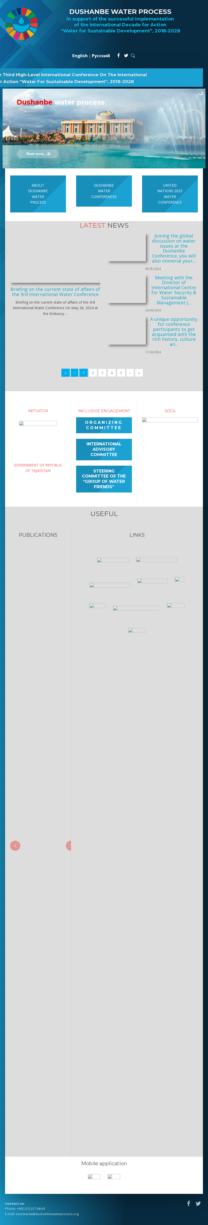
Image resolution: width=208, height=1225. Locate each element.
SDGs (170, 410)
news (104, 225)
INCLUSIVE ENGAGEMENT (104, 410)
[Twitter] (126, 55)
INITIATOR (38, 410)
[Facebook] (118, 55)
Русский (101, 55)
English (80, 55)
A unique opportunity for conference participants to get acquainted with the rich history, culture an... (173, 331)
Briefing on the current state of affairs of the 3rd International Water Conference (55, 291)
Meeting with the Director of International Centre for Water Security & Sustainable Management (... (173, 290)
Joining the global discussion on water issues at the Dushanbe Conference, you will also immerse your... (174, 248)
